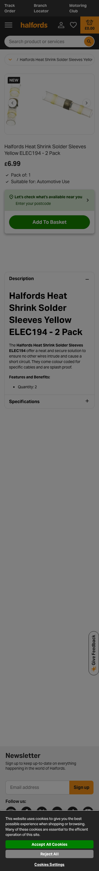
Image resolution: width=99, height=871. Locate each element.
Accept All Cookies (50, 844)
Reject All (49, 854)
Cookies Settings (49, 864)
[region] (49, 840)
